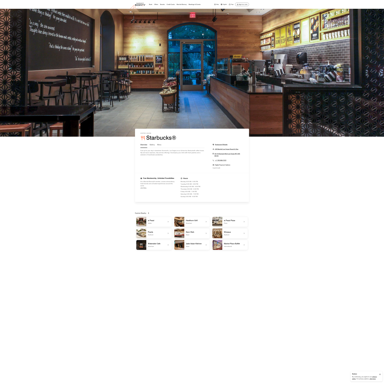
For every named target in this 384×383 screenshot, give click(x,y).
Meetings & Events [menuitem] (194, 4)
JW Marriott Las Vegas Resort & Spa (226, 149)
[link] (216, 4)
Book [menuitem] (150, 4)
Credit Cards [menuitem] (171, 4)
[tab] (143, 146)
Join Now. (150, 188)
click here (373, 379)
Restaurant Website (221, 144)
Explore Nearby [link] (140, 213)
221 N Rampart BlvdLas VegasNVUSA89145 (227, 155)
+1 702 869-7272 (220, 160)
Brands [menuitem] (162, 4)
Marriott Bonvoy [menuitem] (182, 4)
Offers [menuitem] (156, 4)
